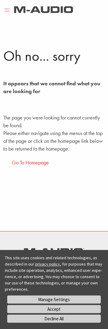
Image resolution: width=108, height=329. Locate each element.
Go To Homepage (30, 162)
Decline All (54, 319)
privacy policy (47, 264)
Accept (54, 309)
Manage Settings (54, 299)
